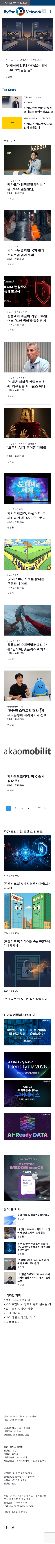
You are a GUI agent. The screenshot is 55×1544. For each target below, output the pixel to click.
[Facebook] (6, 1527)
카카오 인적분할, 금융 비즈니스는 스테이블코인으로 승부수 (38, 111)
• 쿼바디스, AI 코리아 (17, 1299)
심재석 (9, 77)
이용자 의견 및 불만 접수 (16, 1511)
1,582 (39, 808)
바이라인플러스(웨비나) (20, 1015)
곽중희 (20, 1254)
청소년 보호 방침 (38, 1460)
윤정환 (20, 1236)
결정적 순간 (13, 1321)
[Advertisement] (27, 1366)
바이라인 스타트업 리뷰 (20, 1317)
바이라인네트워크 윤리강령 (17, 1427)
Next (46, 808)
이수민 (20, 1284)
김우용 (20, 1219)
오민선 (20, 1267)
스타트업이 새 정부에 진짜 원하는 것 (28, 1304)
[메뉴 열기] (50, 11)
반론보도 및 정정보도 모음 (16, 1434)
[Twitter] (12, 1527)
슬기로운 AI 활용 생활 (19, 1308)
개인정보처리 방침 (12, 1431)
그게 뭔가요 (13, 1313)
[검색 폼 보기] (44, 11)
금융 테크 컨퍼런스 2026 (14, 2)
